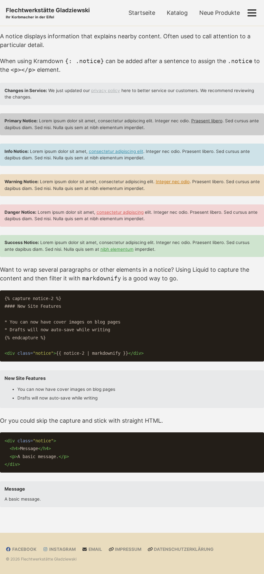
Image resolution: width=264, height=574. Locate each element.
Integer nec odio (173, 181)
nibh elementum (117, 249)
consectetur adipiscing (120, 212)
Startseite (141, 12)
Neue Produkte (219, 12)
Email (95, 549)
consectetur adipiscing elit (116, 151)
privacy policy (105, 90)
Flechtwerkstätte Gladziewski (48, 13)
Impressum (127, 549)
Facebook (23, 549)
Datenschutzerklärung (183, 549)
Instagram (62, 549)
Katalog (177, 12)
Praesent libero (206, 120)
